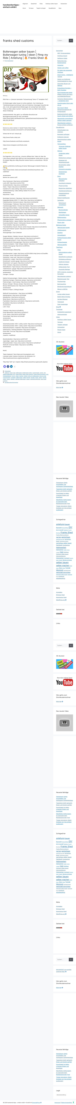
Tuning (40, 377)
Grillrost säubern (64, 264)
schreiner (13, 377)
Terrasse (31, 8)
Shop (57, 307)
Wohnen (59, 151)
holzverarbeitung (61, 556)
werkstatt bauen (67, 570)
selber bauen (19, 377)
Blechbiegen (62, 212)
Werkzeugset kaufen (63, 227)
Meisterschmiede (67, 560)
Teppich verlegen (41, 8)
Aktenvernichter (62, 314)
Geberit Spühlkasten (63, 198)
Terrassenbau (61, 144)
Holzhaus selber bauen (52, 3)
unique (8, 379)
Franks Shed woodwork (40, 374)
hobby (65, 549)
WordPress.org (60, 600)
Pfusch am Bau (63, 186)
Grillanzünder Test (64, 267)
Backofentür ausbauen (65, 257)
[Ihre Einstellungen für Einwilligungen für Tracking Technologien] (73, 1102)
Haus (60, 8)
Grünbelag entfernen (65, 259)
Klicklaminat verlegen (65, 158)
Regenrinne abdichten (65, 188)
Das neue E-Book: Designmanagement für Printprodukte (64, 109)
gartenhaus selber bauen (63, 543)
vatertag (12, 379)
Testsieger (59, 309)
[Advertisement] (38, 23)
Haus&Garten (52, 8)
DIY (14, 374)
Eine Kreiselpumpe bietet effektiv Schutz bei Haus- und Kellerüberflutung (65, 94)
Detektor (60, 232)
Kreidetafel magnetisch (64, 312)
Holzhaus (66, 552)
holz (47, 374)
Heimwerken (61, 547)
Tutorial (44, 377)
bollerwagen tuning (27, 372)
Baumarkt (59, 527)
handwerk (59, 545)
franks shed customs (27, 374)
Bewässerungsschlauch (64, 286)
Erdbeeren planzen (63, 137)
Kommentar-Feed (61, 597)
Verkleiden (60, 200)
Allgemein (25, 3)
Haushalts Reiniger (64, 269)
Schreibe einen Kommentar (11, 382)
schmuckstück (6, 377)
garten (58, 537)
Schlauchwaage (62, 242)
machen (21, 376)
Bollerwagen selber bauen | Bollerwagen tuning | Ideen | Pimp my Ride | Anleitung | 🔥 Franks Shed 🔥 (25, 54)
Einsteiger (66, 530)
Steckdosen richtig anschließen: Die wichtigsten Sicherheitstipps (64, 484)
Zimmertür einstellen (65, 169)
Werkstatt (60, 207)
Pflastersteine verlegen (64, 220)
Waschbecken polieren (64, 276)
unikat (4, 379)
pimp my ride (42, 376)
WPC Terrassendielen (63, 53)
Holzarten (60, 65)
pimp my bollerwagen (33, 376)
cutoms (41, 372)
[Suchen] (71, 40)
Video (41, 3)
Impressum (57, 1102)
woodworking (60, 578)
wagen (28, 379)
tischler (33, 377)
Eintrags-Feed (60, 595)
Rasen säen (60, 222)
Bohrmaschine (61, 284)
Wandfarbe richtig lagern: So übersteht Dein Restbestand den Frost (63, 501)
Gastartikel (34, 3)
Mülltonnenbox (61, 217)
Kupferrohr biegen (64, 262)
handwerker (66, 545)
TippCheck (59, 247)
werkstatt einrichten (35, 379)
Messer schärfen (62, 289)
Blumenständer (63, 210)
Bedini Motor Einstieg (63, 297)
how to (13, 376)
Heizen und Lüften (63, 68)
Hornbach (66, 558)
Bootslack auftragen (63, 134)
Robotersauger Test (63, 279)
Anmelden (59, 592)
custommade (35, 372)
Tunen (36, 377)
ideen (17, 376)
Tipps (59, 250)
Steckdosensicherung (65, 191)
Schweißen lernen (64, 215)
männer (25, 376)
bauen (11, 372)
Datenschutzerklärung (61, 1094)
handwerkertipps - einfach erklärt (11, 6)
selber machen (26, 377)
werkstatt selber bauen (61, 574)
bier (14, 372)
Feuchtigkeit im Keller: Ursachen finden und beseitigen (62, 495)
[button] (4, 366)
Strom (24, 8)
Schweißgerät (61, 235)
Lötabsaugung (61, 230)
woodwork (61, 576)
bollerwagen (19, 372)
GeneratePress (36, 1102)
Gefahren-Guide (62, 58)
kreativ (60, 560)
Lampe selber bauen (63, 294)
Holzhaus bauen (62, 56)
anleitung (7, 372)
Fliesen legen (61, 329)
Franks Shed (19, 374)
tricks (63, 568)
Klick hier (59, 387)
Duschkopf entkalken (65, 183)
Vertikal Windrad (62, 299)
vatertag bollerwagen (20, 379)
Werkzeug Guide (61, 225)
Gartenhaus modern (64, 541)
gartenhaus (65, 537)
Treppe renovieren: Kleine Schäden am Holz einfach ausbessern (63, 508)
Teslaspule (60, 302)
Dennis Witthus (65, 527)
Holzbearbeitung (7, 376)
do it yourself (59, 530)
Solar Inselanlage (62, 304)
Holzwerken (64, 3)
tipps (60, 568)
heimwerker (59, 549)
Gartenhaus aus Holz (60, 539)
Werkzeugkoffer (62, 245)
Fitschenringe (61, 281)
